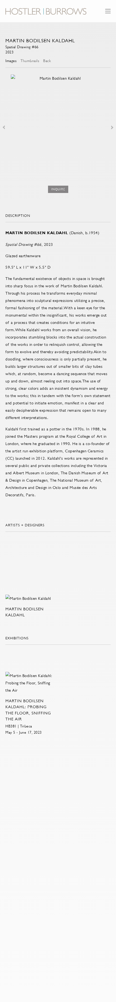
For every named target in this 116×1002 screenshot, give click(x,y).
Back (47, 61)
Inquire (58, 189)
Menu (108, 13)
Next (112, 127)
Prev (4, 127)
